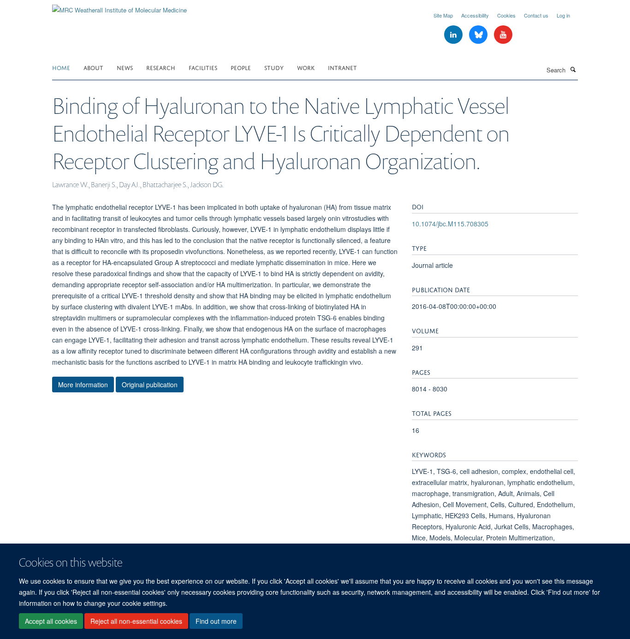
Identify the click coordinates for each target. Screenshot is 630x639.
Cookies (506, 15)
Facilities (203, 67)
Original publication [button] (150, 384)
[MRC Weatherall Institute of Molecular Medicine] (119, 6)
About (93, 67)
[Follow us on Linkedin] (454, 34)
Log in (563, 15)
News (125, 67)
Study (274, 67)
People (241, 67)
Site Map (443, 15)
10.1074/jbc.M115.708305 (450, 223)
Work (306, 67)
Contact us (536, 15)
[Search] (573, 69)
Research (160, 67)
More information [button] (83, 384)
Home (61, 67)
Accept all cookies (51, 621)
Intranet (342, 67)
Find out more (216, 621)
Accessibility (475, 15)
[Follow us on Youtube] (503, 34)
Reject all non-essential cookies (136, 621)
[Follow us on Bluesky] (479, 34)
